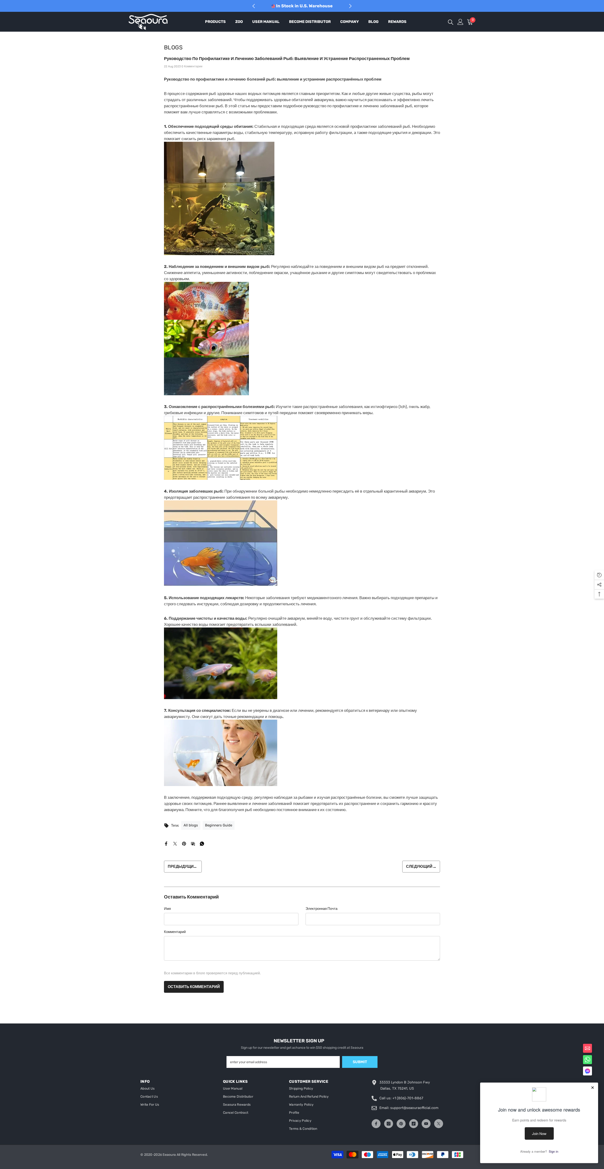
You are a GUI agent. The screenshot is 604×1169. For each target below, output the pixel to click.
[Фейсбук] (166, 843)
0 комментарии (191, 66)
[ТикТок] (413, 1123)
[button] (587, 1070)
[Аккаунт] (460, 22)
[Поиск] (450, 22)
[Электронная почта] (193, 843)
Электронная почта (321, 909)
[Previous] (254, 6)
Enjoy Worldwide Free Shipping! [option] (303, 6)
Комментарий (175, 932)
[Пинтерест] (184, 843)
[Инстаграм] (388, 1123)
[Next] (350, 6)
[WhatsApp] (202, 843)
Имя (167, 909)
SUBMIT (360, 1062)
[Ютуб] (426, 1123)
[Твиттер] (175, 843)
